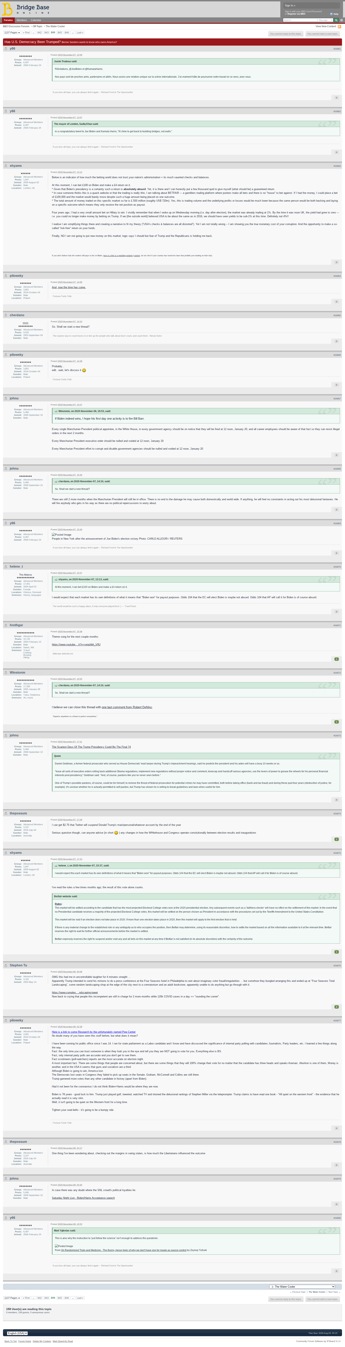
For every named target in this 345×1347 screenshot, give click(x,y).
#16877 (337, 1020)
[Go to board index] (27, 9)
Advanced (341, 20)
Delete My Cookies (42, 1341)
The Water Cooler (55, 26)
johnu (14, 398)
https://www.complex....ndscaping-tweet (75, 992)
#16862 (337, 111)
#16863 (337, 166)
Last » (80, 32)
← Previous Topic (298, 1292)
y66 (12, 48)
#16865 (337, 315)
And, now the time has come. (69, 287)
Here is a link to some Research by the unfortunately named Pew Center (94, 1031)
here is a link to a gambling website (118, 256)
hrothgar (16, 625)
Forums (8, 20)
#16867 (337, 398)
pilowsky (16, 275)
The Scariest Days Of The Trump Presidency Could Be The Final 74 (91, 746)
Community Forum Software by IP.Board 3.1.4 (318, 1341)
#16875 (337, 853)
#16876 (337, 965)
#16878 (337, 1142)
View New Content (326, 26)
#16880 (337, 1218)
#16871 (337, 625)
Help (335, 14)
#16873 (337, 735)
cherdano (17, 315)
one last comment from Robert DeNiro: (127, 707)
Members (22, 20)
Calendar (36, 20)
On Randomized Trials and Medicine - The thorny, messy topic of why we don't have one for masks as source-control (123, 1250)
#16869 (337, 523)
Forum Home (24, 1341)
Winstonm (17, 672)
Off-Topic (37, 26)
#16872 (337, 673)
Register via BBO (296, 14)
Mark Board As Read (63, 1341)
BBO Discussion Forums (16, 26)
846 (67, 32)
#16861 (337, 49)
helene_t (16, 566)
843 (47, 32)
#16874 (337, 813)
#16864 (337, 276)
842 (40, 32)
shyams (16, 165)
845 (60, 32)
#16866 (337, 355)
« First (26, 32)
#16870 (337, 567)
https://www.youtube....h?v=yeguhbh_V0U (76, 644)
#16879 (337, 1179)
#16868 (337, 469)
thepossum (18, 813)
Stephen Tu (18, 965)
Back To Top (11, 1341)
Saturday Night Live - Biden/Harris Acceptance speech (83, 1197)
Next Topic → (334, 1292)
